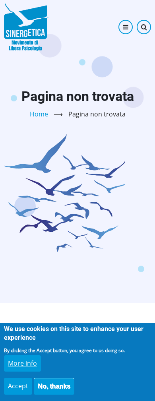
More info (22, 363)
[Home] (26, 27)
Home (39, 114)
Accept (18, 386)
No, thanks (54, 386)
